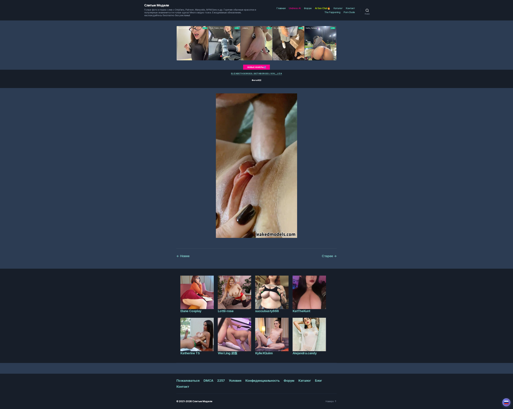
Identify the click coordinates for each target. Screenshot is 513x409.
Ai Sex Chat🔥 (322, 8)
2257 (221, 381)
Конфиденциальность (262, 381)
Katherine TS (190, 353)
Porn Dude (349, 12)
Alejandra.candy (305, 353)
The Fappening (332, 12)
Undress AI (295, 8)
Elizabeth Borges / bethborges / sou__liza (256, 73)
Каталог (338, 8)
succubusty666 (267, 311)
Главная (281, 8)
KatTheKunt (301, 311)
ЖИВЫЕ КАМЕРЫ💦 (256, 67)
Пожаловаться (187, 381)
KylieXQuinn (264, 353)
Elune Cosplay (190, 311)
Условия (235, 381)
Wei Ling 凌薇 (227, 353)
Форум (308, 8)
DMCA (208, 381)
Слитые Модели (156, 5)
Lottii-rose (226, 311)
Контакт (350, 8)
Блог (318, 381)
